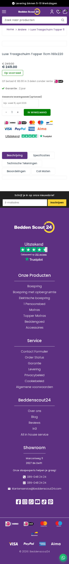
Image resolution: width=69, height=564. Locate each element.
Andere (22, 29)
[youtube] (37, 501)
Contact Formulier (34, 351)
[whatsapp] (31, 501)
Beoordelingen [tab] (16, 171)
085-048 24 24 (36, 477)
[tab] (14, 155)
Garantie (34, 363)
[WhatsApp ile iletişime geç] (63, 557)
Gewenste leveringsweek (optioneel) (22, 96)
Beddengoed (35, 321)
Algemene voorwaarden (34, 387)
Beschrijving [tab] (15, 155)
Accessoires (34, 327)
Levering (34, 369)
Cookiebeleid (34, 381)
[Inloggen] (52, 12)
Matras (34, 310)
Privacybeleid (34, 375)
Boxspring (34, 286)
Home (10, 29)
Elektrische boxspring (34, 298)
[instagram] (25, 501)
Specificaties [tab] (41, 155)
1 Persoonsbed (34, 304)
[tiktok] (44, 502)
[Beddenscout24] (29, 11)
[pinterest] (50, 501)
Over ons (34, 411)
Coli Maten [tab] (43, 171)
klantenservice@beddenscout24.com (36, 488)
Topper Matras (34, 315)
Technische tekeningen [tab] (22, 163)
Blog (34, 417)
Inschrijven (57, 202)
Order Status (34, 357)
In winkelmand (37, 112)
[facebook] (18, 501)
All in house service (34, 434)
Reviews (34, 422)
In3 (34, 428)
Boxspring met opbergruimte (34, 292)
